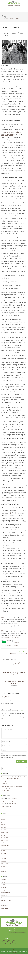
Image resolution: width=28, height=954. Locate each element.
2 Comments (6, 35)
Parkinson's (4, 895)
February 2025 (4, 832)
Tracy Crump (5, 697)
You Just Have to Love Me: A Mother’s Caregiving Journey (13, 132)
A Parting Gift (4, 783)
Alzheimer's (4, 879)
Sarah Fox (14, 952)
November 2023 (4, 871)
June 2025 (3, 822)
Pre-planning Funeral (6, 900)
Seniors (21, 33)
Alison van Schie (7, 32)
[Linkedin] (14, 942)
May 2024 (3, 856)
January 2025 (4, 835)
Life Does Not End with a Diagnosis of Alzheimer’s (14, 682)
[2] (25, 521)
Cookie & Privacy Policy (11, 949)
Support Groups (4, 908)
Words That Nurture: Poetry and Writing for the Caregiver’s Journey (14, 673)
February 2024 (4, 863)
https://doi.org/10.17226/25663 (12, 637)
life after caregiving (5, 892)
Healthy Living (13, 33)
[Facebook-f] (4, 942)
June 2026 (3, 816)
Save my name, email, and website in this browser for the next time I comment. (13, 756)
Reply (20, 696)
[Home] (1, 18)
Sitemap (19, 949)
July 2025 (3, 819)
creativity (3, 884)
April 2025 (3, 827)
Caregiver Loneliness (14, 18)
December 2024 (4, 837)
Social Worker (4, 905)
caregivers (6, 645)
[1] (10, 513)
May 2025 (3, 824)
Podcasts (3, 897)
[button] (14, 9)
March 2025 (3, 829)
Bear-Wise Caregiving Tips (14, 663)
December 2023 (4, 869)
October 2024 (4, 842)
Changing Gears (4, 781)
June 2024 (3, 853)
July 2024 (3, 850)
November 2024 (4, 840)
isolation (11, 645)
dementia (3, 887)
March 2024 (3, 861)
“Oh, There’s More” (5, 790)
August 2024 (4, 848)
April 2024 (3, 858)
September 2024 (5, 845)
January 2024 (4, 866)
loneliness (16, 645)
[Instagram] (9, 942)
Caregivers (5, 33)
